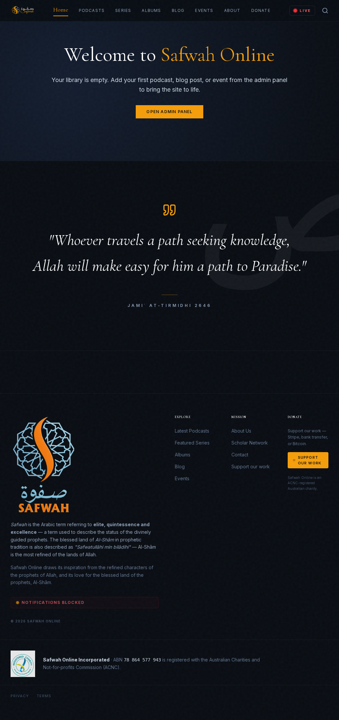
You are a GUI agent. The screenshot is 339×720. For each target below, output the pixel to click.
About (232, 10)
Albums (151, 10)
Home (60, 9)
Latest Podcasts (192, 431)
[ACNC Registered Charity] (23, 664)
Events (204, 10)
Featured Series (192, 442)
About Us (241, 431)
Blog (178, 10)
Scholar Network (249, 442)
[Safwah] (22, 10)
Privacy (20, 696)
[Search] (325, 10)
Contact (239, 454)
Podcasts (92, 10)
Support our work (250, 466)
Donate (260, 10)
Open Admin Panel (169, 111)
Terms (44, 696)
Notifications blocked (53, 602)
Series (123, 10)
